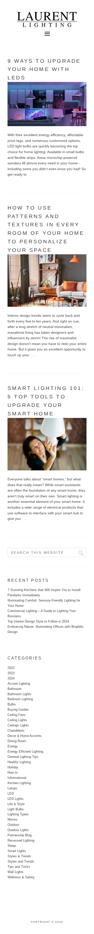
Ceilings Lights (18, 725)
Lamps (12, 788)
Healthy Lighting (19, 762)
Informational (17, 778)
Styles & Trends (19, 856)
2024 (11, 678)
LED (11, 793)
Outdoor (13, 825)
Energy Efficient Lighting (25, 751)
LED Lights (16, 799)
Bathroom (15, 689)
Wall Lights (16, 872)
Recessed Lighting (21, 840)
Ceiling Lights (17, 720)
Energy (13, 746)
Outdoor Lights (18, 830)
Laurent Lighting (47, 17)
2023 (11, 673)
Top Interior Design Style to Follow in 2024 (38, 621)
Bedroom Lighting (20, 699)
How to (13, 772)
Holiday (13, 767)
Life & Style (16, 804)
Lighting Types (18, 814)
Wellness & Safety (21, 877)
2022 (11, 668)
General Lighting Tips (23, 757)
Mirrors (13, 819)
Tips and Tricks (19, 867)
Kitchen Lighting (19, 783)
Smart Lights (17, 851)
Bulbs (12, 704)
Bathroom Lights (19, 694)
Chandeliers (16, 730)
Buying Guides (18, 709)
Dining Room (17, 741)
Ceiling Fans (17, 715)
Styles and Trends (21, 861)
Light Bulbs (16, 809)
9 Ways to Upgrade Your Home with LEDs (44, 69)
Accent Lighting (19, 683)
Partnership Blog (20, 835)
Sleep (12, 846)
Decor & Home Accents (25, 736)
